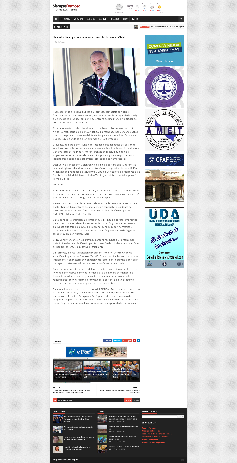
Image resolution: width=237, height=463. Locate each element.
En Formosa (65, 19)
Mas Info (135, 19)
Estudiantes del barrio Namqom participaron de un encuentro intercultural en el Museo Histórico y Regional (124, 373)
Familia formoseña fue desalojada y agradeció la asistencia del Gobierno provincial (79, 438)
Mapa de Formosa (149, 428)
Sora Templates (73, 460)
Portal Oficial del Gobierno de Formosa (157, 433)
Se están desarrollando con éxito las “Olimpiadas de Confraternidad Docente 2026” (97, 374)
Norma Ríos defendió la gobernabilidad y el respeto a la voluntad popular (77, 448)
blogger (136, 400)
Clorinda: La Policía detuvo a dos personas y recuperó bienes (122, 437)
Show (125, 19)
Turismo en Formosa (150, 439)
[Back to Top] (182, 460)
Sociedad (102, 19)
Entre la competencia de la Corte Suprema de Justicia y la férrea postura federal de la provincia (78, 419)
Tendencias (114, 19)
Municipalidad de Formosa (152, 430)
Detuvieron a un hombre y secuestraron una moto (124, 446)
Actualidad (78, 19)
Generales (91, 19)
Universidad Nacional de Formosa (155, 436)
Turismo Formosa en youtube (153, 442)
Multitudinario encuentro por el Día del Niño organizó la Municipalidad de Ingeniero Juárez (165, 26)
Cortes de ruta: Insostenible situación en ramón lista (123, 427)
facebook (128, 400)
